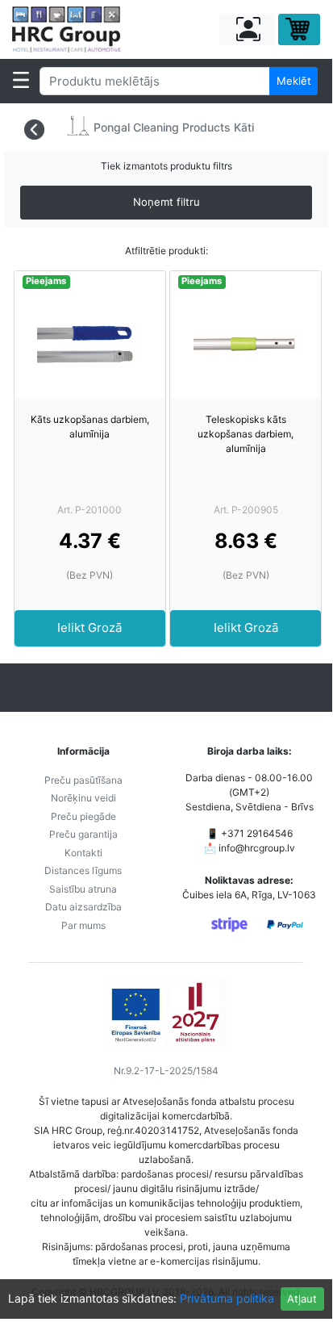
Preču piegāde (83, 816)
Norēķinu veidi (83, 798)
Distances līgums (83, 870)
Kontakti (83, 853)
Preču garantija (83, 834)
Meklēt (294, 80)
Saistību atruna (83, 889)
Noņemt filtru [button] (166, 201)
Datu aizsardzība (83, 907)
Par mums (83, 925)
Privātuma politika (227, 1298)
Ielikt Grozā (89, 627)
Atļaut (302, 1298)
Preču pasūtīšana (83, 780)
